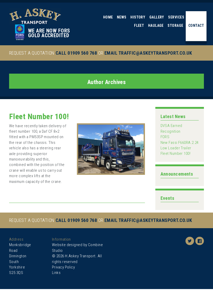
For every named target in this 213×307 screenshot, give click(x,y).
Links (56, 272)
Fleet (139, 25)
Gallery (156, 17)
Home (108, 17)
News (122, 17)
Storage (175, 25)
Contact (196, 25)
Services (176, 17)
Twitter (190, 241)
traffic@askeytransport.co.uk (155, 53)
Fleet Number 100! (39, 116)
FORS (165, 137)
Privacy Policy (63, 267)
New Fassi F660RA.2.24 (180, 142)
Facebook (200, 241)
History (137, 17)
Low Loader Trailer (176, 148)
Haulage (156, 25)
